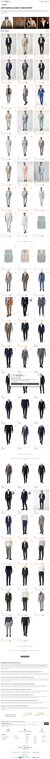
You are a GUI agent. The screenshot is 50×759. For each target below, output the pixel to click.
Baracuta (43, 741)
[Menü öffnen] (48, 1)
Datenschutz (3, 738)
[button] (40, 1)
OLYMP (35, 737)
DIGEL (26, 741)
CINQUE (35, 740)
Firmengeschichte (4, 739)
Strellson (35, 741)
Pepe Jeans (35, 738)
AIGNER (35, 739)
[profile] (44, 1)
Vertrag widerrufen (35, 752)
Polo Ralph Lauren (44, 740)
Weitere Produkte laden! (25, 656)
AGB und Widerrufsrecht (5, 737)
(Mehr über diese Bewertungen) (11, 716)
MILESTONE (27, 739)
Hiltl (42, 738)
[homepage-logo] (6, 1)
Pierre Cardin (44, 737)
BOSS (26, 738)
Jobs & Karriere (16, 737)
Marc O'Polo (27, 740)
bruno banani (27, 737)
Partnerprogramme (16, 738)
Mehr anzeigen (24, 15)
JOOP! (43, 739)
